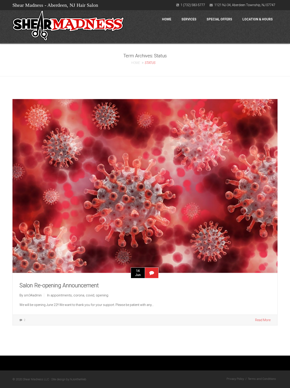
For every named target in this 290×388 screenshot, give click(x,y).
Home (166, 19)
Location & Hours (257, 19)
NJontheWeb (78, 379)
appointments (61, 295)
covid (90, 295)
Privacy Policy (235, 379)
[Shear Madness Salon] (68, 26)
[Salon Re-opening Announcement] (145, 185)
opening (102, 295)
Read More (263, 320)
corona (78, 295)
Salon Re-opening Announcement (59, 285)
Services (188, 19)
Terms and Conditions (262, 379)
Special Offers (219, 19)
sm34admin (33, 295)
